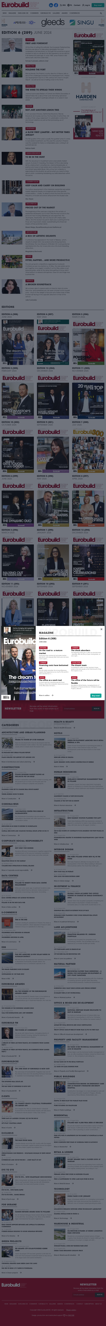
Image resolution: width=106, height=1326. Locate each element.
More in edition (46, 695)
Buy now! (96, 695)
